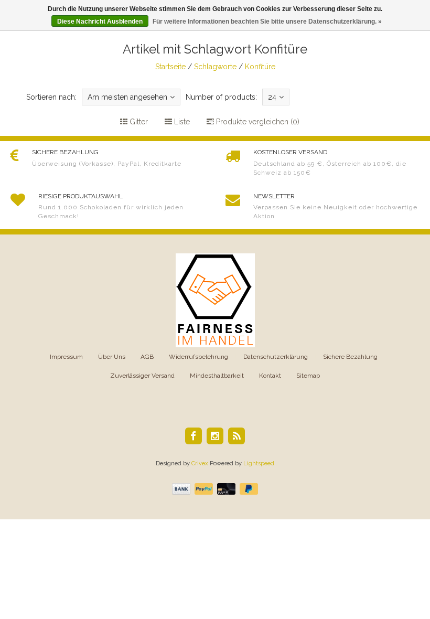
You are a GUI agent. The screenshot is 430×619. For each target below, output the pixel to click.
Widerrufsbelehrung (198, 356)
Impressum (66, 356)
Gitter (137, 122)
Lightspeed (258, 463)
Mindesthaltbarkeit (217, 375)
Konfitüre (260, 66)
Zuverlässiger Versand (142, 375)
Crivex (199, 463)
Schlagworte (215, 66)
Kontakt (270, 375)
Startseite (170, 66)
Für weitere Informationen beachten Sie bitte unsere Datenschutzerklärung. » (267, 21)
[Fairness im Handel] (215, 300)
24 (272, 97)
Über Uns (111, 356)
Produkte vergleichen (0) (256, 122)
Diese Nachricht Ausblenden (100, 21)
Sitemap (308, 375)
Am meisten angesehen (127, 97)
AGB (147, 356)
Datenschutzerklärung (275, 356)
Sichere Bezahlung (350, 356)
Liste (181, 122)
